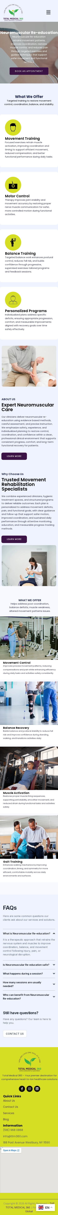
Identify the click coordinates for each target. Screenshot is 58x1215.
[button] (48, 12)
